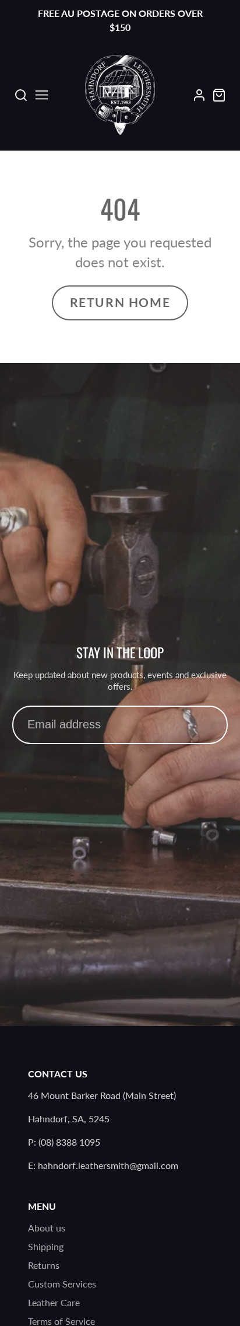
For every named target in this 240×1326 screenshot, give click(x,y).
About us (46, 1227)
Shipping (45, 1246)
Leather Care (54, 1302)
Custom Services (62, 1283)
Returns (43, 1265)
